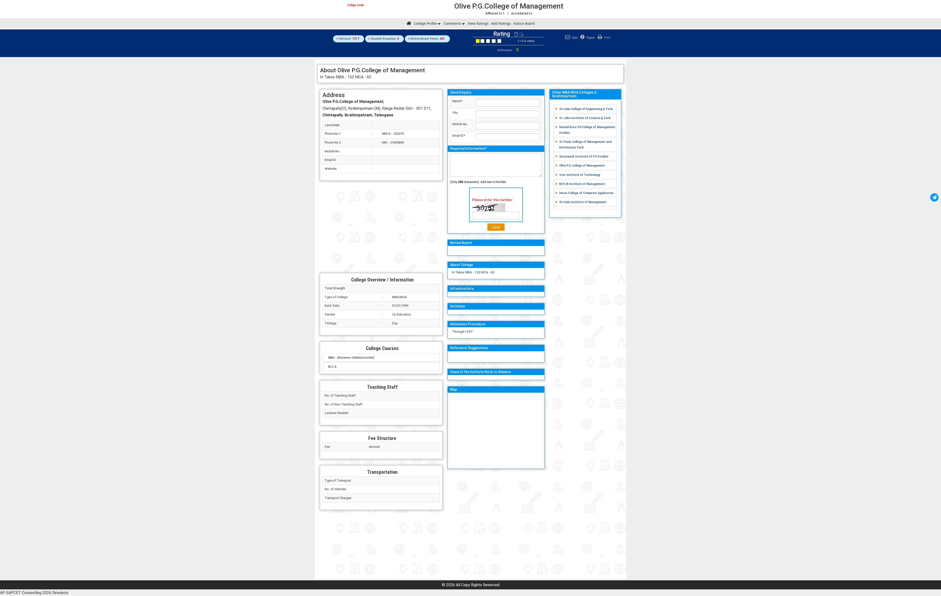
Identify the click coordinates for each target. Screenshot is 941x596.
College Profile (425, 23)
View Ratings (478, 23)
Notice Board (524, 23)
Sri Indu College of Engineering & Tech (586, 109)
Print (607, 37)
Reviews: (509, 50)
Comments (452, 23)
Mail (574, 37)
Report (590, 37)
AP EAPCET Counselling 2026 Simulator (34, 592)
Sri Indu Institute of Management (583, 202)
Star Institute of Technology (579, 175)
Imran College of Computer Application (586, 193)
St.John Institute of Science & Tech (585, 118)
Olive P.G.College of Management (582, 165)
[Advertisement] (381, 227)
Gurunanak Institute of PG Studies (583, 156)
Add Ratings (501, 23)
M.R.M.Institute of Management (582, 184)
